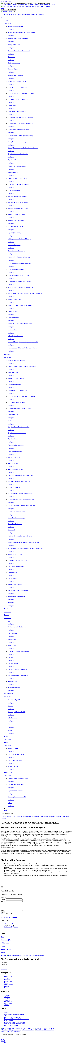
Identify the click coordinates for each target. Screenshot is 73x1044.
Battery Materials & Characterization (18, 38)
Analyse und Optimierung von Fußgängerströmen (22, 366)
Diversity (10, 657)
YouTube (7, 997)
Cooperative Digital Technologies (17, 87)
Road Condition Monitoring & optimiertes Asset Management (25, 293)
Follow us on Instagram (24, 14)
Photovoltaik (11, 530)
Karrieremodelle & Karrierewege (17, 627)
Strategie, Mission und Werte (16, 784)
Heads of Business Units (15, 760)
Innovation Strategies (14, 457)
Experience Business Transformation (18, 154)
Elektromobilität (12, 421)
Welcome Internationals (14, 663)
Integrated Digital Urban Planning (17, 214)
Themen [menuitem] (6, 20)
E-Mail (3, 1041)
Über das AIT (8, 976)
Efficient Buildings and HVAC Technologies (20, 123)
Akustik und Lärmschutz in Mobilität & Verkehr (21, 32)
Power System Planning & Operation (18, 275)
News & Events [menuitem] (8, 693)
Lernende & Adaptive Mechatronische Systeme (21, 475)
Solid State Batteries (13, 317)
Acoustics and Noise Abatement (17, 360)
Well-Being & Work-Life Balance (17, 669)
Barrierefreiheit (8, 1020)
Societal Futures (12, 311)
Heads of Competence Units (16, 754)
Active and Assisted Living (15, 26)
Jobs (9, 621)
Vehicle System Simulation (15, 336)
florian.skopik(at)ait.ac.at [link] (11, 927)
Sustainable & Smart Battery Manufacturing (20, 323)
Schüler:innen (12, 645)
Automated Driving (13, 372)
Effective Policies (13, 414)
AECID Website (6, 949)
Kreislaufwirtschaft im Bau (15, 469)
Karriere (6, 986)
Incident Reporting (13, 766)
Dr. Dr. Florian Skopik (9, 917)
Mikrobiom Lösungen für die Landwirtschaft (20, 481)
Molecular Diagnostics (14, 245)
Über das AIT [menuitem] (8, 772)
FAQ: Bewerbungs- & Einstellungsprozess (20, 651)
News (9, 724)
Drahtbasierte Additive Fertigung (17, 111)
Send (2, 912)
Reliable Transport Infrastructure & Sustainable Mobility (23, 542)
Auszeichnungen (12, 681)
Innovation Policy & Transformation (18, 202)
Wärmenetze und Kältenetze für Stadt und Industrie (22, 348)
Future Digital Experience (15, 451)
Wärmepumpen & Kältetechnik (16, 596)
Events (10, 730)
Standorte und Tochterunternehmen (18, 778)
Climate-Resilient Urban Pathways (17, 81)
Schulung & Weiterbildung (15, 299)
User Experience (12, 578)
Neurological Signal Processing (16, 512)
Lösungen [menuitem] (7, 354)
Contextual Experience (14, 384)
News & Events (8, 984)
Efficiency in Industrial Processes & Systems (20, 117)
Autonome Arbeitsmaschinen (16, 378)
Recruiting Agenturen (14, 687)
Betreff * (3, 901)
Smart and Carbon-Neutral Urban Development (21, 305)
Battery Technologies (14, 44)
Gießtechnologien (13, 172)
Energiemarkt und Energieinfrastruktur (18, 427)
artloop (10, 803)
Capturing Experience (14, 69)
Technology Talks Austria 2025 (16, 712)
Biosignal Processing (14, 63)
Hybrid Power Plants (14, 190)
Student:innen (12, 639)
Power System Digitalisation (16, 269)
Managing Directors (13, 748)
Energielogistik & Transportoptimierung (19, 129)
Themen (8, 816)
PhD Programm (12, 633)
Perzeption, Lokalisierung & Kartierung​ (19, 257)
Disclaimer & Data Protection (12, 1017)
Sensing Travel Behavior (15, 554)
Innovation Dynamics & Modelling (18, 196)
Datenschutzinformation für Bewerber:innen (16, 1019)
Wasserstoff (11, 602)
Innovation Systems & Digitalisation (18, 208)
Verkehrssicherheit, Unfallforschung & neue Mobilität (23, 342)
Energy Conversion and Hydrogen (17, 142)
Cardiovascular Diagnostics (15, 75)
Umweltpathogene (13, 572)
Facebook (7, 998)
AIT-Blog (7, 1005)
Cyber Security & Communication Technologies (21, 93)
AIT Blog (10, 706)
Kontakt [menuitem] (6, 742)
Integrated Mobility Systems (16, 220)
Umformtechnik (12, 330)
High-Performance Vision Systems (17, 178)
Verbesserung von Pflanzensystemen (18, 590)
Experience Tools (13, 439)
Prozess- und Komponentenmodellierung (19, 281)
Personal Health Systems (15, 524)
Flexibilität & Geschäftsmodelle (17, 166)
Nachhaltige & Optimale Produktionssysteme (20, 493)
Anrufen (3, 1039)
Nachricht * (4, 910)
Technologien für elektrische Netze (17, 560)
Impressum (4, 969)
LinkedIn (7, 995)
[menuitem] (38, 23)
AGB (5, 1015)
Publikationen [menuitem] (8, 609)
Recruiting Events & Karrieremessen (18, 675)
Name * (3, 897)
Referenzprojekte (6, 940)
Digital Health (12, 105)
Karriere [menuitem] (6, 615)
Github (3, 952)
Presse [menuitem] (6, 736)
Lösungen (7, 979)
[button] (2, 8)
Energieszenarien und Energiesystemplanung (20, 135)
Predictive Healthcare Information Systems (20, 536)
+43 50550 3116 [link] (9, 923)
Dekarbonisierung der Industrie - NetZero (19, 408)
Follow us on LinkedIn (10, 14)
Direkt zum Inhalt (6, 1)
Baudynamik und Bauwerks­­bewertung (19, 51)
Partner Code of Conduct (11, 1025)
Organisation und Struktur (15, 790)
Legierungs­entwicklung (14, 233)
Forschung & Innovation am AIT (17, 797)
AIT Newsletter (12, 718)
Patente (3, 946)
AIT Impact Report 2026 (15, 700)
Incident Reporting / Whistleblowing (14, 1022)
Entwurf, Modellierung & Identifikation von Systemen (23, 148)
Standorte (3, 1042)
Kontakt (6, 988)
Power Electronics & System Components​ (19, 263)
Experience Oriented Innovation (17, 433)
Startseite (3, 816)
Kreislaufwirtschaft (13, 463)
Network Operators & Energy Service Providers (21, 505)
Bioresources (11, 57)
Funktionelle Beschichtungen (16, 445)
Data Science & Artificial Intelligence (18, 99)
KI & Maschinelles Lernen (15, 226)
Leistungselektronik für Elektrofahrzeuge (19, 239)
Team (2, 937)
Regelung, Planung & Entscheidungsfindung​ (20, 287)
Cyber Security (44, 816)
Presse (6, 983)
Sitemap (6, 1012)
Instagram (7, 1000)
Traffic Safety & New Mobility (16, 566)
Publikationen (5, 943)
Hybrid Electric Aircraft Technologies (18, 184)
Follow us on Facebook (37, 14)
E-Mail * (3, 899)
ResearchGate (8, 1001)
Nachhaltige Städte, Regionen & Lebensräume (21, 499)
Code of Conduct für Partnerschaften (14, 1023)
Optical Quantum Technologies (16, 251)
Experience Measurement (15, 160)
